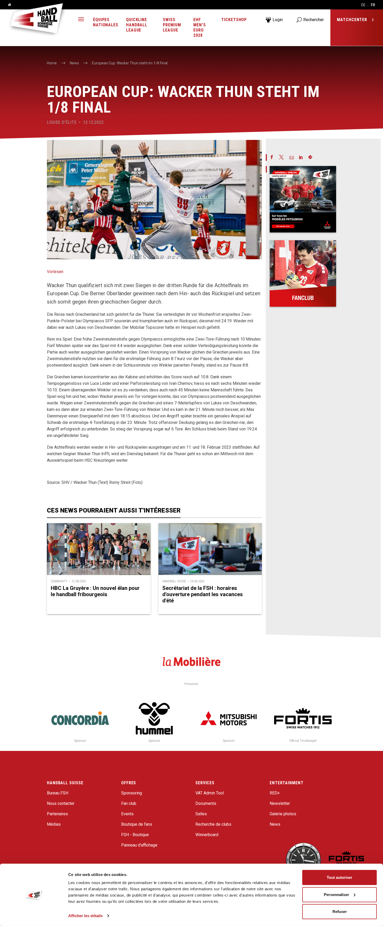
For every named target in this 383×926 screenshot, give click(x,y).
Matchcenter (352, 19)
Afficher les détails (85, 915)
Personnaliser (336, 894)
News (275, 824)
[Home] (7, 5)
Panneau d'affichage (139, 845)
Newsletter (280, 803)
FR (373, 5)
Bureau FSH (57, 793)
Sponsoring (131, 793)
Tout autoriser (339, 877)
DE (363, 5)
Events (127, 813)
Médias (54, 824)
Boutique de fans (136, 824)
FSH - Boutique (135, 834)
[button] (81, 19)
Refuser (339, 911)
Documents (205, 803)
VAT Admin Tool (209, 793)
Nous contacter (61, 803)
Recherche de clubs (213, 824)
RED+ (275, 793)
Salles (201, 813)
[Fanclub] (303, 273)
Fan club (128, 803)
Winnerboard (206, 834)
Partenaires (57, 813)
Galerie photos (283, 813)
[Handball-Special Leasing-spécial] (303, 199)
